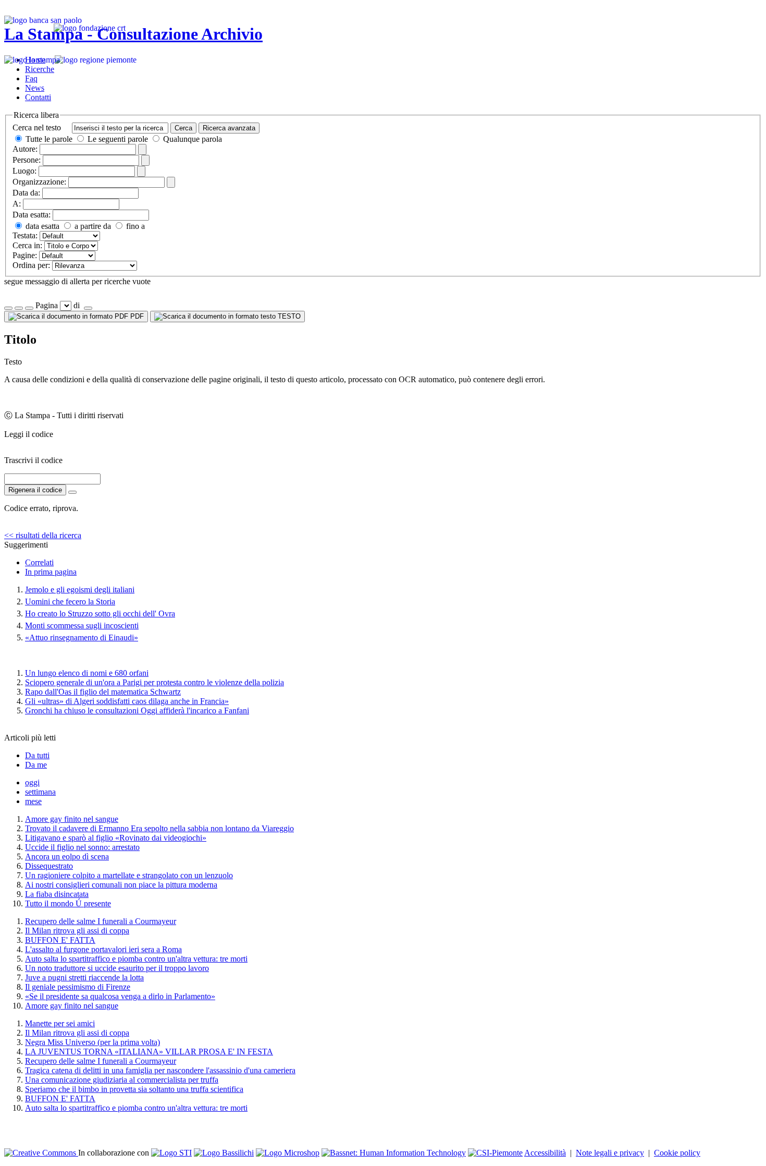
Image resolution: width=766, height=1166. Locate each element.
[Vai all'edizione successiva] (19, 308)
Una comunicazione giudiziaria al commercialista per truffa (121, 1079)
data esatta (41, 226)
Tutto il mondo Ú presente (68, 903)
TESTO (288, 316)
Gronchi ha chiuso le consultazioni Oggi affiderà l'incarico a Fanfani (137, 710)
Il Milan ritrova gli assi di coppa (77, 930)
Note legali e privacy (610, 1152)
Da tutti (37, 755)
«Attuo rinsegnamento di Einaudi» (81, 637)
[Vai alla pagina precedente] (29, 308)
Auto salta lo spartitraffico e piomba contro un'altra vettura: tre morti (136, 958)
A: (17, 203)
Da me (36, 764)
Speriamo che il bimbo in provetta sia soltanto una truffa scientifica (134, 1089)
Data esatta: (32, 214)
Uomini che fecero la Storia (70, 601)
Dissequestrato (49, 865)
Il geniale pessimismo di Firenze (77, 986)
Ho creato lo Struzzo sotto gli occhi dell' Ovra (100, 613)
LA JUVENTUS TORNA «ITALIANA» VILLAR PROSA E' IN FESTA (149, 1051)
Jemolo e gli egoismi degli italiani (79, 589)
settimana (40, 791)
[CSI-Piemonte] (495, 1152)
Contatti (38, 97)
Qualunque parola (191, 139)
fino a (134, 226)
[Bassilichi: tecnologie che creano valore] (224, 1152)
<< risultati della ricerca (42, 535)
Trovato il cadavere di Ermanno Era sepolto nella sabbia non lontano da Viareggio (159, 828)
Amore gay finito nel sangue (71, 819)
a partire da (91, 226)
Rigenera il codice (35, 490)
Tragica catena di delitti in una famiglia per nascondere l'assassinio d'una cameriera (160, 1070)
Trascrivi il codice (33, 460)
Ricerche (39, 69)
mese (33, 801)
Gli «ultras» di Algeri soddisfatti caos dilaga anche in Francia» (127, 701)
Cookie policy (677, 1152)
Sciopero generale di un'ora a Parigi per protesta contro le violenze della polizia (154, 682)
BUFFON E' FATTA (60, 940)
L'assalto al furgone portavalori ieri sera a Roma (103, 949)
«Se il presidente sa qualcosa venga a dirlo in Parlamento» (120, 996)
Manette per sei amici (60, 1023)
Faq (31, 78)
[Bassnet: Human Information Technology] (394, 1152)
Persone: (27, 159)
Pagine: (25, 255)
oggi (32, 782)
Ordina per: (31, 265)
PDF (136, 316)
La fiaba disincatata (57, 894)
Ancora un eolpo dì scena (67, 856)
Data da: (26, 192)
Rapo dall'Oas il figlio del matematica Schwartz (103, 691)
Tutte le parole (49, 139)
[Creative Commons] (41, 1152)
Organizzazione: (39, 181)
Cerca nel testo (37, 127)
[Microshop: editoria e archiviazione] (287, 1152)
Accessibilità (545, 1152)
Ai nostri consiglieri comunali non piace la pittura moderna (121, 884)
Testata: (25, 235)
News (34, 87)
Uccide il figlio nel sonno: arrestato (82, 847)
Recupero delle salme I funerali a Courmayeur (100, 921)
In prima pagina (51, 571)
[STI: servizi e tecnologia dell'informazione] (171, 1152)
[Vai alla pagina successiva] (88, 308)
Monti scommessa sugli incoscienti (82, 625)
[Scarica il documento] (72, 492)
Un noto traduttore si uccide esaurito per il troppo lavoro (117, 968)
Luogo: (24, 170)
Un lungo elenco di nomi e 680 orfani (87, 673)
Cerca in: (27, 245)
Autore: (25, 148)
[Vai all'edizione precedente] (8, 308)
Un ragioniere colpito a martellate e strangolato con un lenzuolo (129, 875)
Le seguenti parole (117, 139)
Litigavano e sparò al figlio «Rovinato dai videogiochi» (115, 837)
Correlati (39, 562)
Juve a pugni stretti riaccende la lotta (84, 977)
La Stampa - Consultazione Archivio (133, 34)
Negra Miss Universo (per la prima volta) (92, 1042)
